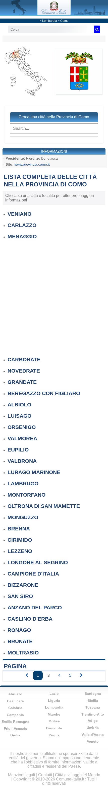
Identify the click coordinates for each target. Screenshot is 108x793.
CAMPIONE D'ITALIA (33, 574)
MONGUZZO (23, 517)
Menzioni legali (21, 775)
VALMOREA (22, 438)
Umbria (93, 728)
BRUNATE (20, 641)
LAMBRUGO (23, 483)
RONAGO (19, 630)
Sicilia (93, 701)
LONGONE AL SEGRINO (38, 562)
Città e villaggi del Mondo (77, 775)
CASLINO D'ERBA (30, 619)
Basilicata (15, 701)
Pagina (15, 666)
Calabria (15, 708)
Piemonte (54, 728)
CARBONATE (24, 359)
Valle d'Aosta (93, 735)
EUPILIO (18, 449)
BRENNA (19, 528)
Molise (54, 721)
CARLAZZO (22, 225)
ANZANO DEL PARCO (35, 607)
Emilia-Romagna (15, 722)
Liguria (54, 701)
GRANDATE (22, 382)
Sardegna (93, 694)
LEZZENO (20, 551)
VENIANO (19, 214)
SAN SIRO (20, 596)
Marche (54, 714)
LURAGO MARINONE (34, 472)
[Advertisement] (54, 295)
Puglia (54, 735)
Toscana (92, 707)
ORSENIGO (22, 427)
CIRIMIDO (20, 540)
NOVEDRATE (24, 371)
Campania (15, 715)
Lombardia (49, 21)
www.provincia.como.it (32, 164)
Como (64, 21)
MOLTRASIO (23, 652)
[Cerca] (97, 29)
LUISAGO (19, 416)
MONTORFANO (26, 495)
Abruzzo (15, 694)
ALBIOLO (19, 404)
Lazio (54, 694)
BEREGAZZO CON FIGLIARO (44, 393)
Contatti (45, 775)
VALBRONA (22, 461)
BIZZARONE (23, 585)
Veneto (93, 741)
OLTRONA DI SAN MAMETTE (44, 506)
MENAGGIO (22, 236)
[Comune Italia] (54, 14)
